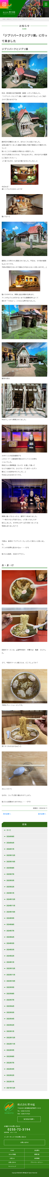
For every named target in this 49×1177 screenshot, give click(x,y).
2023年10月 (10, 981)
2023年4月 (10, 1019)
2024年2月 (10, 956)
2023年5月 (10, 1012)
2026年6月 (10, 843)
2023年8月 (10, 994)
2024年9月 (10, 918)
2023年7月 (10, 1000)
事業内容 (36, 1154)
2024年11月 (10, 906)
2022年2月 (10, 1075)
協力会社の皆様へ (29, 1119)
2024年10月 (10, 912)
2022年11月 (10, 1044)
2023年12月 (10, 968)
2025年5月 (10, 880)
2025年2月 (10, 887)
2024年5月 (10, 943)
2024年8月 (10, 924)
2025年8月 (10, 868)
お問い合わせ (24, 1142)
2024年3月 (10, 950)
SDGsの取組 (12, 1154)
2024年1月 (10, 962)
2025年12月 (10, 855)
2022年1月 (10, 1081)
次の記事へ (7, 814)
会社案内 (36, 1150)
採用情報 (36, 1158)
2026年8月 (10, 836)
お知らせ (9, 19)
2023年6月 (10, 1006)
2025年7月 (10, 874)
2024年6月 (10, 937)
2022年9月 (10, 1050)
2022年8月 (10, 1056)
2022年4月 (10, 1069)
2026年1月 (10, 849)
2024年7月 (10, 931)
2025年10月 (10, 862)
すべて (8, 830)
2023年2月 (10, 1025)
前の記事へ (42, 814)
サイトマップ (12, 1166)
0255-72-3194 (18, 1129)
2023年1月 (10, 1031)
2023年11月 (10, 975)
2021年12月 (10, 1088)
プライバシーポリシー (37, 1162)
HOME (4, 19)
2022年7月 (10, 1063)
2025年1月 (10, 893)
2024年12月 (10, 899)
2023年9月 (10, 987)
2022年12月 (10, 1038)
